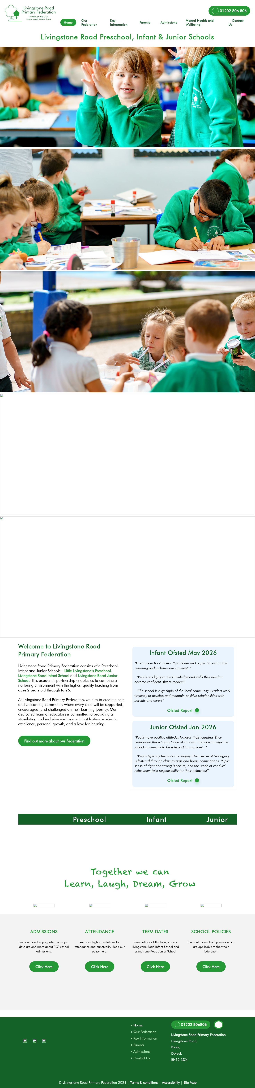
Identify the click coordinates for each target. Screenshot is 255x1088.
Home (137, 1025)
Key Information (145, 1038)
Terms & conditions (144, 1082)
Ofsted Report (180, 710)
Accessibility (171, 1082)
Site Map (190, 1082)
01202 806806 (193, 1024)
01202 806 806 (233, 10)
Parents (138, 1045)
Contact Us (141, 1058)
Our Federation (144, 1032)
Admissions (141, 1051)
